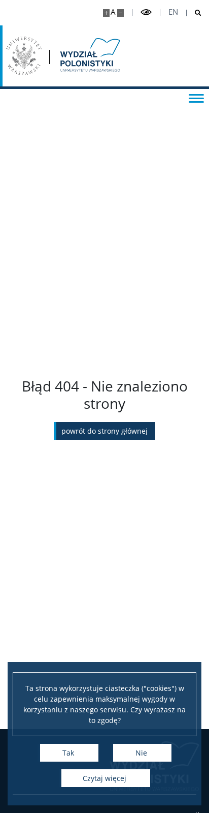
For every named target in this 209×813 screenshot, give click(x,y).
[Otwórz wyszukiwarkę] (194, 13)
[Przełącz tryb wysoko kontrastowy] (146, 12)
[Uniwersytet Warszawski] (24, 56)
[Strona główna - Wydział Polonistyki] (89, 56)
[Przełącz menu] (196, 97)
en (173, 12)
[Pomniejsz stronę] (120, 13)
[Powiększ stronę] (106, 13)
